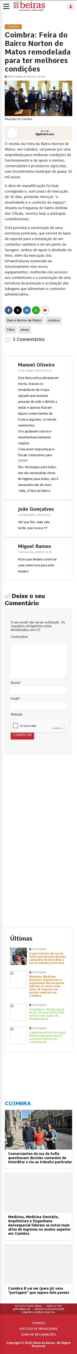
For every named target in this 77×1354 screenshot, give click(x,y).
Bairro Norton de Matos (24, 320)
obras (25, 330)
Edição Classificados (49, 1309)
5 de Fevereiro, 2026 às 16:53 (35, 552)
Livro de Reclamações (38, 1334)
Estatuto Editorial (28, 1306)
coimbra (53, 320)
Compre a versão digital (38, 1312)
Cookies (38, 1323)
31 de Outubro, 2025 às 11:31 (35, 370)
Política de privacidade (38, 1328)
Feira (10, 330)
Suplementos (21, 1309)
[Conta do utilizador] (71, 6)
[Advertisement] (38, 805)
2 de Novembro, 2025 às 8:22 (34, 514)
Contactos (54, 1306)
